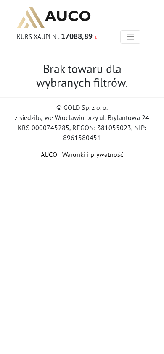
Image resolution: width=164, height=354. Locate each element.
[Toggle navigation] (130, 37)
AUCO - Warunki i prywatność (82, 154)
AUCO (68, 16)
